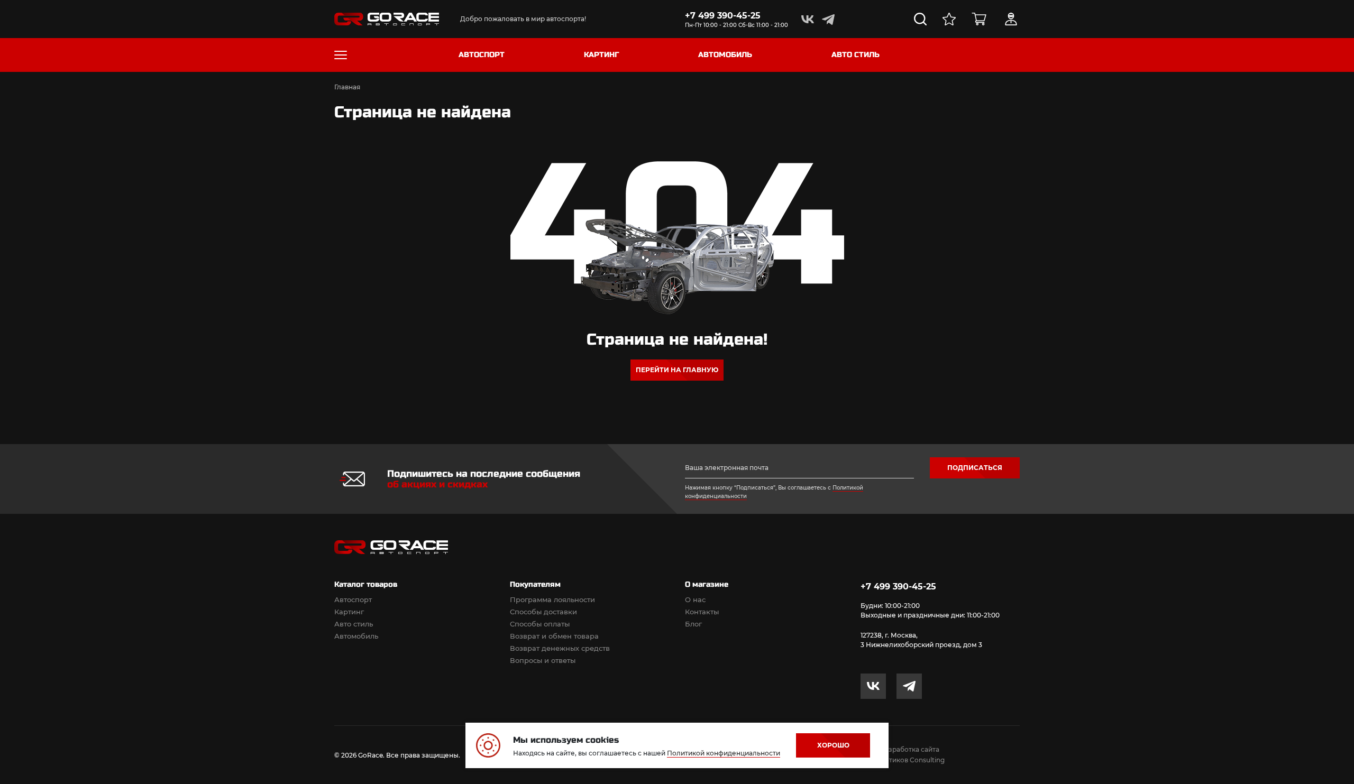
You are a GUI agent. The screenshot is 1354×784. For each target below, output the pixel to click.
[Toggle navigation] (340, 55)
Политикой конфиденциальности (723, 753)
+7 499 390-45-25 (723, 16)
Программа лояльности (552, 599)
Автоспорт (353, 599)
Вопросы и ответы (542, 660)
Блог (693, 624)
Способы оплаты (540, 624)
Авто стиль (353, 624)
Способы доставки (543, 611)
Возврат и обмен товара (554, 636)
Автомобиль (356, 636)
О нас (695, 599)
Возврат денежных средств (560, 648)
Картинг (349, 611)
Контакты (702, 611)
